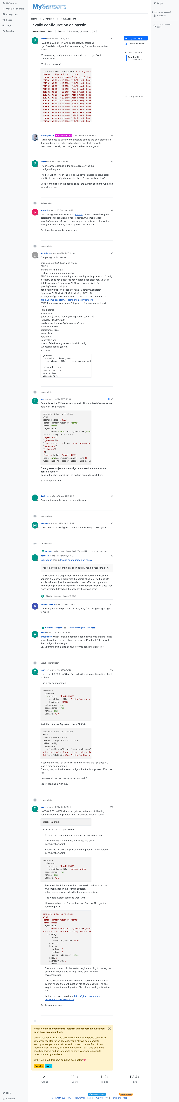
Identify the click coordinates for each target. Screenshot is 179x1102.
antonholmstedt (48, 604)
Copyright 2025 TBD (61, 1098)
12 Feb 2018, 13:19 (62, 162)
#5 (112, 253)
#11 (111, 632)
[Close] (109, 1029)
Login (48, 1066)
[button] (14, 1093)
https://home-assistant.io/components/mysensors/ (67, 299)
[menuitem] (165, 3)
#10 (111, 604)
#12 (111, 670)
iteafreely (45, 496)
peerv (43, 39)
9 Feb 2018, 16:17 (88, 135)
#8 (112, 523)
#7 (112, 496)
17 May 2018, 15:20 (63, 670)
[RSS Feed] (94, 31)
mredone (45, 523)
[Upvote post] (100, 127)
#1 (112, 39)
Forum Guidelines (83, 1098)
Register (39, 1066)
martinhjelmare (47, 135)
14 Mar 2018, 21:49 (63, 399)
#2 (112, 135)
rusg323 (44, 210)
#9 (112, 556)
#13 (111, 807)
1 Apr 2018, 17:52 (71, 604)
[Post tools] (110, 127)
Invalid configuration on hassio (76, 560)
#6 (112, 399)
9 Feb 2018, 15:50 (62, 39)
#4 (112, 210)
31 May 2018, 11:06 (63, 807)
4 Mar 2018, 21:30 (67, 253)
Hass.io (79, 214)
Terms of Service (119, 1098)
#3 (112, 162)
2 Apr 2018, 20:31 (62, 632)
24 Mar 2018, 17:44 (65, 523)
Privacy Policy (101, 1098)
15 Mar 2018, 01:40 (66, 496)
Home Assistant (38, 31)
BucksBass (45, 253)
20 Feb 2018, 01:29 (65, 210)
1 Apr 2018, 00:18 (65, 556)
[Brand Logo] (49, 6)
